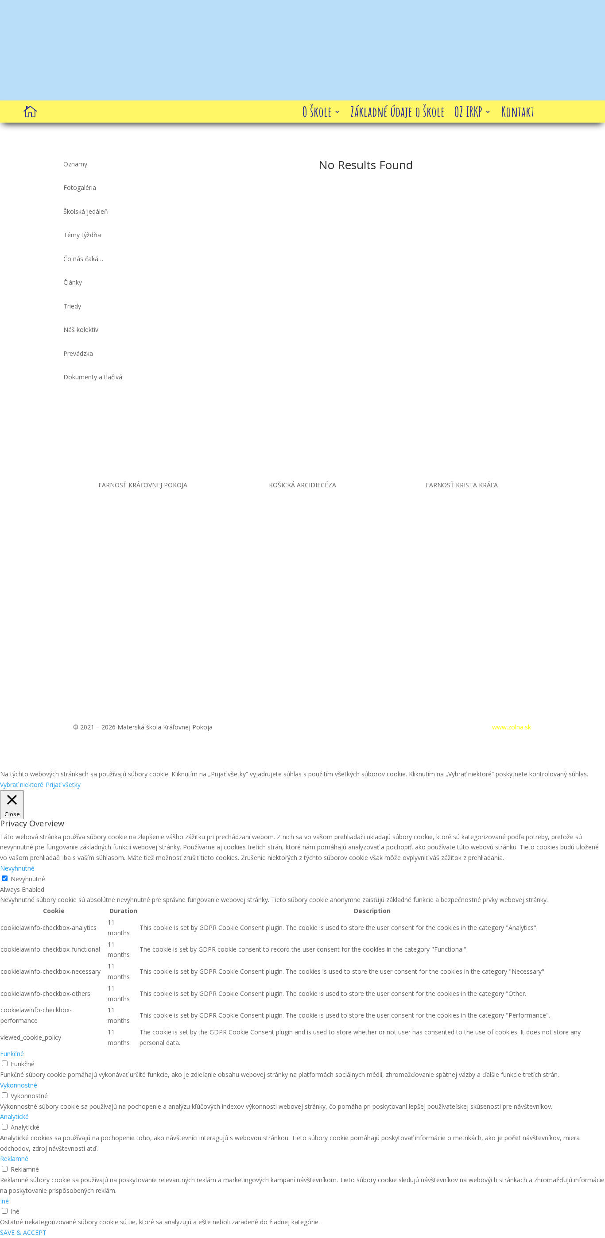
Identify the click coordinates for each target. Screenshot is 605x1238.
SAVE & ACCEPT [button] (23, 1232)
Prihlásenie (409, 727)
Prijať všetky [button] (63, 784)
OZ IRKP (468, 113)
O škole (317, 113)
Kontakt (517, 113)
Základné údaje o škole (397, 113)
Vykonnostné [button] (18, 1085)
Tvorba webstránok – (480, 727)
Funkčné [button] (12, 1053)
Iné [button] (4, 1201)
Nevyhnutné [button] (17, 868)
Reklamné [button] (14, 1158)
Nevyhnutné (28, 879)
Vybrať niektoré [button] (21, 784)
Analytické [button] (14, 1116)
